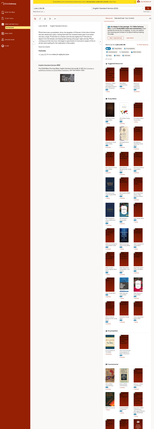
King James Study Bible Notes (111, 143)
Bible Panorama (110, 408)
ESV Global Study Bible (125, 119)
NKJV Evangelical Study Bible (139, 244)
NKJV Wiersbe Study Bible (124, 294)
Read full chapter (44, 47)
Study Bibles (112, 99)
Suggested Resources (115, 64)
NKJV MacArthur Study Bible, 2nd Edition (124, 269)
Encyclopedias (113, 331)
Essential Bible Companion (124, 408)
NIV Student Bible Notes (125, 193)
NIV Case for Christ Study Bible (111, 168)
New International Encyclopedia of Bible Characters (125, 352)
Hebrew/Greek (119, 18)
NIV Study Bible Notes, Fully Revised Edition (138, 194)
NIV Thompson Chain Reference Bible (110, 220)
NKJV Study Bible (110, 293)
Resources (109, 18)
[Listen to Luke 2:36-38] (55, 18)
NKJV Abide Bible (139, 218)
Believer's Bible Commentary (138, 384)
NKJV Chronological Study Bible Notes (111, 244)
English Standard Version (47, 65)
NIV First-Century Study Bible (139, 168)
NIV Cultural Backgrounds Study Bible (125, 169)
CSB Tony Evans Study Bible (110, 119)
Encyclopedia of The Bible (110, 351)
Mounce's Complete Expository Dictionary (137, 85)
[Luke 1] (33, 41)
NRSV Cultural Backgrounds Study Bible (111, 318)
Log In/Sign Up (145, 2)
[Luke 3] (100, 41)
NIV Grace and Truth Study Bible (111, 193)
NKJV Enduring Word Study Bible (125, 244)
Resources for (115, 45)
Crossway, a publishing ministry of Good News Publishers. (66, 69)
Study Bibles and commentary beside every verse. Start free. (84, 2)
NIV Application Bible (124, 143)
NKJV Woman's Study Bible (138, 294)
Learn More (130, 38)
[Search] (148, 8)
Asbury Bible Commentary (123, 384)
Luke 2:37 (43, 54)
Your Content (129, 18)
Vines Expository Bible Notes (138, 317)
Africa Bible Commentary (109, 384)
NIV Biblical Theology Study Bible (138, 143)
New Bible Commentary (123, 84)
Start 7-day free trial (116, 38)
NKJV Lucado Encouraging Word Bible (111, 269)
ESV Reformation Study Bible (139, 119)
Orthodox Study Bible (124, 317)
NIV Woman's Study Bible (124, 219)
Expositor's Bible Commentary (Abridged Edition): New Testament (111, 85)
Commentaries (113, 364)
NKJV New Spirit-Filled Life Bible (139, 268)
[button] (143, 2)
